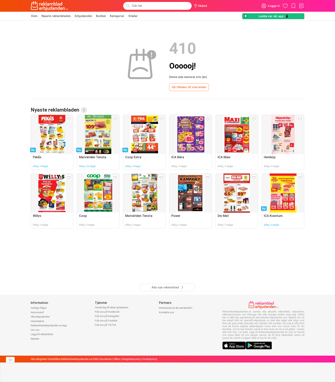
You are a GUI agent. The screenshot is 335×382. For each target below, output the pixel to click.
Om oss (35, 329)
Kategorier (117, 16)
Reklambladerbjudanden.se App (49, 325)
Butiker (101, 16)
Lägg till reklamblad (42, 334)
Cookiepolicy (149, 359)
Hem (34, 16)
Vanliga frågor (39, 307)
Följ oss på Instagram (107, 316)
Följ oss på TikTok (105, 324)
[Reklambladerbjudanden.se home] (49, 6)
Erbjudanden (83, 16)
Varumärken (37, 321)
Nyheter (35, 338)
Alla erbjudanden (40, 316)
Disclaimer (106, 359)
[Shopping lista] (301, 6)
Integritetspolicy (131, 359)
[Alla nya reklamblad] (84, 110)
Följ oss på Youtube (106, 320)
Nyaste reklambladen (56, 16)
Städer (133, 16)
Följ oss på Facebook (107, 311)
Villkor (116, 359)
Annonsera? (37, 312)
